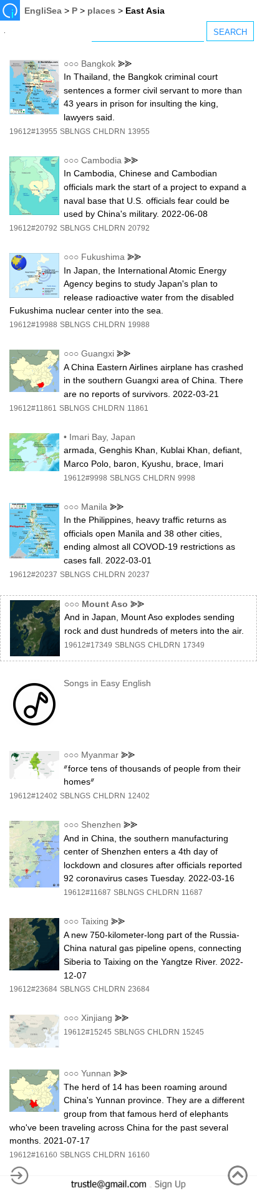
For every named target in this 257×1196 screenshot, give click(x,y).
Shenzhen (101, 825)
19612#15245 (88, 1032)
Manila (94, 507)
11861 (137, 408)
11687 (192, 892)
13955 (139, 131)
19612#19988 (33, 324)
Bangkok (98, 64)
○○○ (71, 64)
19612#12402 (33, 796)
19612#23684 (33, 989)
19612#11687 (87, 892)
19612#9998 (85, 478)
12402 (139, 796)
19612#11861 (33, 408)
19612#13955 (33, 131)
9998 (186, 478)
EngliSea (43, 11)
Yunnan (96, 1073)
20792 (139, 228)
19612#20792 (33, 228)
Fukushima (103, 257)
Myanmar (100, 755)
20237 (139, 574)
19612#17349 (88, 645)
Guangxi (97, 353)
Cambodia (101, 160)
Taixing (95, 921)
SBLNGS (75, 131)
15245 (193, 1032)
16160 (139, 1155)
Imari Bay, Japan (102, 437)
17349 (194, 645)
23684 (139, 989)
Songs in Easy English (107, 683)
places (101, 11)
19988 (139, 324)
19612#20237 (33, 574)
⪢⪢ (125, 64)
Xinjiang (96, 1018)
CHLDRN (109, 131)
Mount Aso (105, 604)
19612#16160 (33, 1155)
